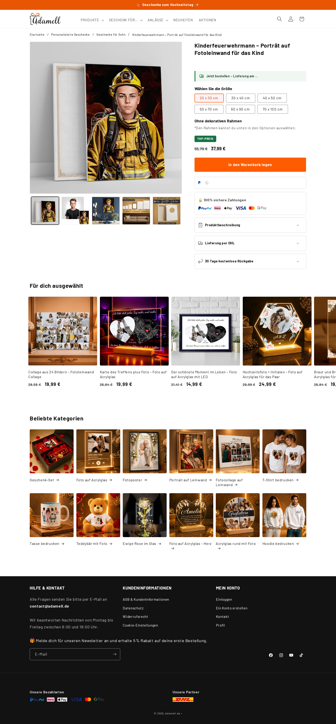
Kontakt (222, 616)
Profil (220, 625)
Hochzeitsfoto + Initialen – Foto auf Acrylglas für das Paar (273, 374)
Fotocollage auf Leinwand (229, 482)
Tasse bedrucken (44, 543)
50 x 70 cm (209, 109)
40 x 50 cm (272, 98)
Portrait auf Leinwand (188, 480)
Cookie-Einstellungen (140, 625)
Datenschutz (133, 608)
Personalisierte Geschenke (70, 34)
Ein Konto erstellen (232, 608)
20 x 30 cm (209, 98)
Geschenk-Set (42, 480)
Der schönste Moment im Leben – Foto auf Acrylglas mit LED (204, 374)
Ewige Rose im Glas (139, 543)
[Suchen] (279, 18)
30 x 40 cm (240, 98)
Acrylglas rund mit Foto (236, 543)
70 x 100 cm (273, 109)
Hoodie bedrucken (278, 543)
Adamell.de (172, 713)
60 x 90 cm (240, 109)
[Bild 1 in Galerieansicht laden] (45, 211)
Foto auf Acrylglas (91, 480)
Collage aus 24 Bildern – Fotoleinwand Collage (61, 374)
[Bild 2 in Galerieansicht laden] (75, 211)
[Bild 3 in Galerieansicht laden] (106, 211)
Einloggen (224, 599)
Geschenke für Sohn (110, 34)
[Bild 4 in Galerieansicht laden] (136, 211)
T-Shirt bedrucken (278, 480)
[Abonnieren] (114, 654)
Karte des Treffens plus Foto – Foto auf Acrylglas (133, 374)
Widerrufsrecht (135, 616)
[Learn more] (206, 182)
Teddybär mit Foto (91, 543)
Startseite (37, 34)
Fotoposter (132, 480)
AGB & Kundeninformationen (146, 599)
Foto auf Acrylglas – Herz (190, 543)
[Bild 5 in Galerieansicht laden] (167, 211)
